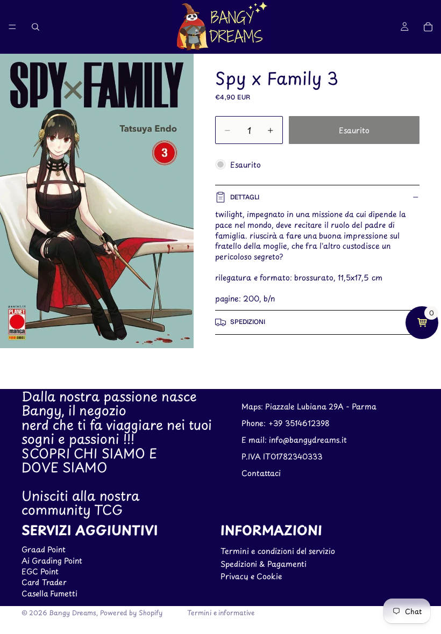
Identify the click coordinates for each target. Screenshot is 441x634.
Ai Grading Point (52, 560)
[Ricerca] (35, 27)
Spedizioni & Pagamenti (263, 563)
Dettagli (244, 197)
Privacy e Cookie (251, 576)
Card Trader (44, 582)
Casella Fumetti (49, 593)
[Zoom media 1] (97, 201)
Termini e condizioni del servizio (277, 551)
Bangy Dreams (72, 612)
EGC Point (40, 571)
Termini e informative (220, 612)
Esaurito (354, 130)
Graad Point (44, 549)
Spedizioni (247, 322)
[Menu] (12, 27)
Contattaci (261, 472)
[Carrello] (428, 27)
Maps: (253, 406)
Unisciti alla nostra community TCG (80, 502)
